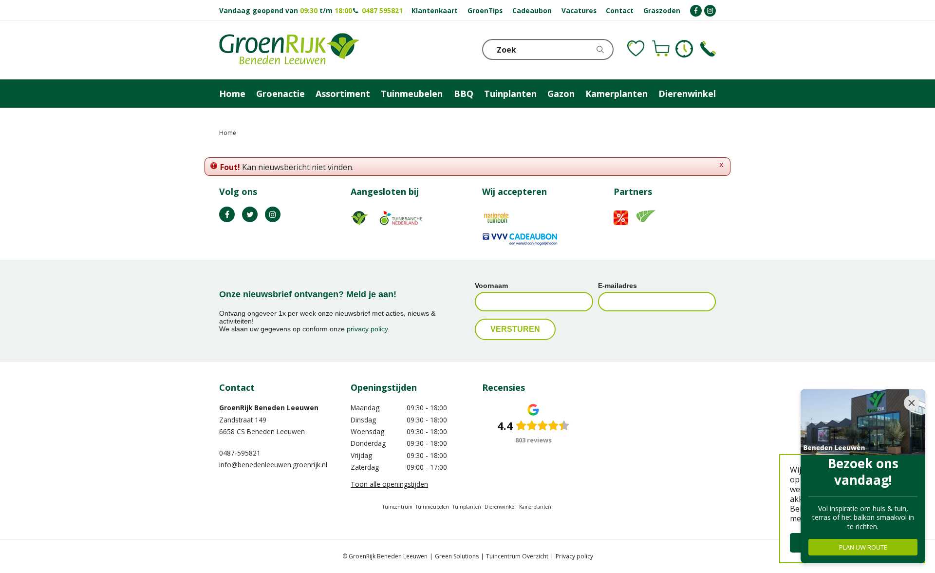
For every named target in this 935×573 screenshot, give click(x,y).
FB (227, 214)
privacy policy (367, 329)
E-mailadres (617, 285)
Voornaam (491, 285)
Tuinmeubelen (432, 506)
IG (272, 214)
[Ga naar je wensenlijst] (636, 48)
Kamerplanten (535, 506)
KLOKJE (684, 48)
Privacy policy (574, 556)
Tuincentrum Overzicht (517, 556)
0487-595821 (240, 453)
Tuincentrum (397, 506)
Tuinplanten (466, 506)
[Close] (911, 403)
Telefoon (708, 48)
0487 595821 (382, 10)
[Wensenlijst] (636, 48)
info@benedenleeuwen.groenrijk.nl (273, 464)
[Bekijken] (661, 48)
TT (250, 214)
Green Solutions (457, 556)
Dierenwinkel (500, 506)
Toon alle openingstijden (389, 484)
